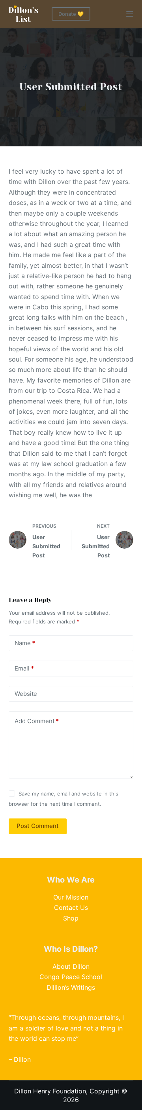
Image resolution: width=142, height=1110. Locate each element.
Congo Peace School (70, 977)
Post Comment (38, 826)
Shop (70, 918)
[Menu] (129, 13)
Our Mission (70, 897)
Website (26, 693)
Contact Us (71, 907)
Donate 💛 (71, 14)
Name (25, 643)
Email (24, 668)
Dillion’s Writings (71, 987)
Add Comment (37, 721)
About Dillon (71, 966)
